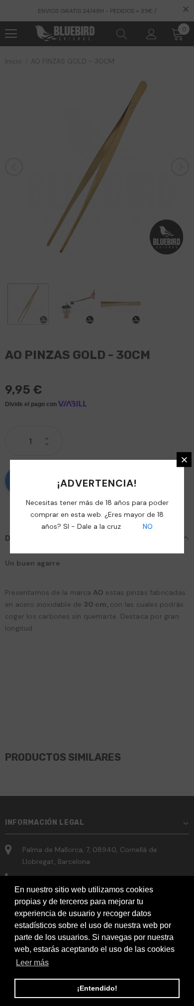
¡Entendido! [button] (97, 988)
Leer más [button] (32, 962)
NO (147, 526)
